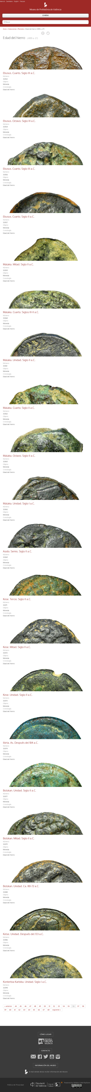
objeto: (5, 81)
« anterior (8, 1006)
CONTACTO (45, 1050)
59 (5, 1010)
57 (78, 1006)
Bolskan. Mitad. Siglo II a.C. (18, 838)
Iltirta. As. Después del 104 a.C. (20, 743)
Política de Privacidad (15, 1085)
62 (19, 1010)
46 (25, 1006)
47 (30, 1006)
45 (21, 1006)
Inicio (5, 29)
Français (22, 1)
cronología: (7, 87)
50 (45, 1006)
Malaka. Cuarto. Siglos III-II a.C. (21, 312)
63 (24, 1010)
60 (10, 1010)
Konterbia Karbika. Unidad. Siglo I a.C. (25, 982)
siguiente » (56, 1010)
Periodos (21, 29)
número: (6, 76)
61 (15, 1010)
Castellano (9, 1)
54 (64, 1006)
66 (39, 1010)
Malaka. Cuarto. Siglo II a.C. (19, 408)
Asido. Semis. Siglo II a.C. (17, 551)
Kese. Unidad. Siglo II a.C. (17, 695)
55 (69, 1006)
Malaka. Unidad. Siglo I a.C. (19, 503)
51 (49, 1006)
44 (16, 1006)
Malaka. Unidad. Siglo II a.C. (19, 360)
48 (35, 1006)
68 (48, 1010)
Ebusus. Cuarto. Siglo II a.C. (18, 216)
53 (59, 1006)
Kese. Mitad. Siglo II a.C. (17, 647)
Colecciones (12, 29)
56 (73, 1006)
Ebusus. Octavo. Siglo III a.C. (19, 121)
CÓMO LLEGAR (45, 1034)
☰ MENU (45, 15)
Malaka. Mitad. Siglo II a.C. (18, 264)
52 (54, 1006)
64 (29, 1010)
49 (40, 1006)
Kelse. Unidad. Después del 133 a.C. (23, 934)
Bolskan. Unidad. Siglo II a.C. (19, 790)
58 (83, 1006)
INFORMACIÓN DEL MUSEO (45, 1065)
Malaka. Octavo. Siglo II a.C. (19, 456)
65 (34, 1010)
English (16, 1)
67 (44, 1010)
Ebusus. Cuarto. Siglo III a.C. (19, 73)
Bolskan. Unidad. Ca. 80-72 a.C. (21, 886)
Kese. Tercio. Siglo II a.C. (17, 599)
